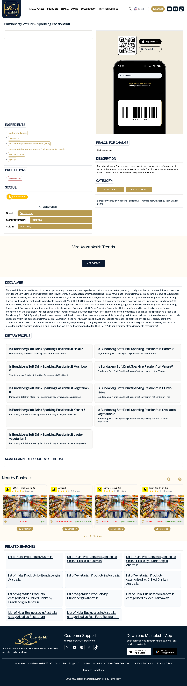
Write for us (99, 663)
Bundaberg (26, 213)
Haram (166, 349)
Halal (77, 349)
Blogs (72, 663)
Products (52, 9)
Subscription (88, 9)
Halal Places (36, 9)
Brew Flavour (15, 178)
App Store (150, 42)
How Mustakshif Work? (40, 663)
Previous (168, 478)
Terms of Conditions (93, 670)
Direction (26, 529)
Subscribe (60, 663)
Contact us (84, 663)
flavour (12, 160)
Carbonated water (18, 133)
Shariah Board (69, 9)
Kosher (78, 410)
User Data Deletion (118, 663)
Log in (159, 9)
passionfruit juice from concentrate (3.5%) (29, 144)
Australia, (37, 219)
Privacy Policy (164, 663)
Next (179, 478)
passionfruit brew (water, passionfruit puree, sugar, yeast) (36, 149)
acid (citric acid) (16, 154)
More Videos (93, 263)
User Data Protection (143, 663)
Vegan (166, 366)
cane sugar (14, 138)
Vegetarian (81, 388)
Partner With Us (108, 9)
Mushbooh (81, 366)
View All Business (93, 536)
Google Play (150, 49)
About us (20, 663)
